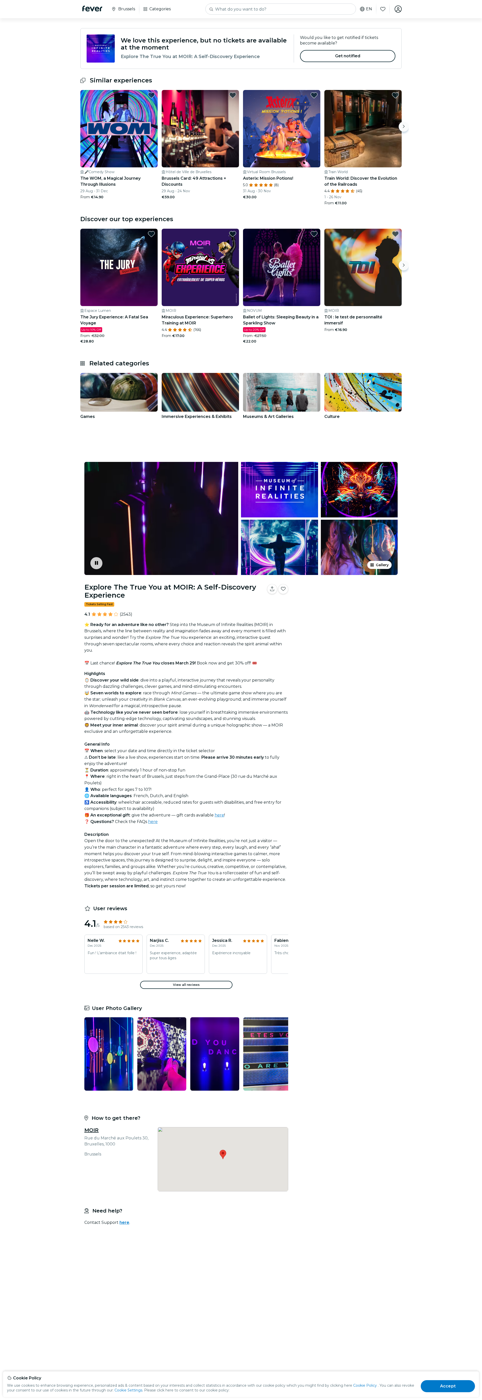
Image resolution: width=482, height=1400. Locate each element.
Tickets (346, 605)
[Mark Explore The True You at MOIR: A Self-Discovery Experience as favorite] (283, 589)
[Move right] (404, 127)
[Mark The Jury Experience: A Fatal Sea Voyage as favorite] (151, 234)
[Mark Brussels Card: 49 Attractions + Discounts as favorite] (232, 95)
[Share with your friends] (272, 589)
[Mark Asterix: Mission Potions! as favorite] (314, 95)
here (219, 815)
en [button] (369, 9)
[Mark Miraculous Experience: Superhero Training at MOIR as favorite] (232, 234)
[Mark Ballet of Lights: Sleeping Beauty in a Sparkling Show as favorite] (314, 234)
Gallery (382, 565)
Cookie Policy (365, 1385)
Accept (448, 1386)
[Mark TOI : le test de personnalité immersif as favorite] (395, 234)
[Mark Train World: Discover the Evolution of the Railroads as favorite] (395, 95)
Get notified (347, 56)
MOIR (91, 1130)
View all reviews (186, 985)
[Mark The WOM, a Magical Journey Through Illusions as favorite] (151, 95)
